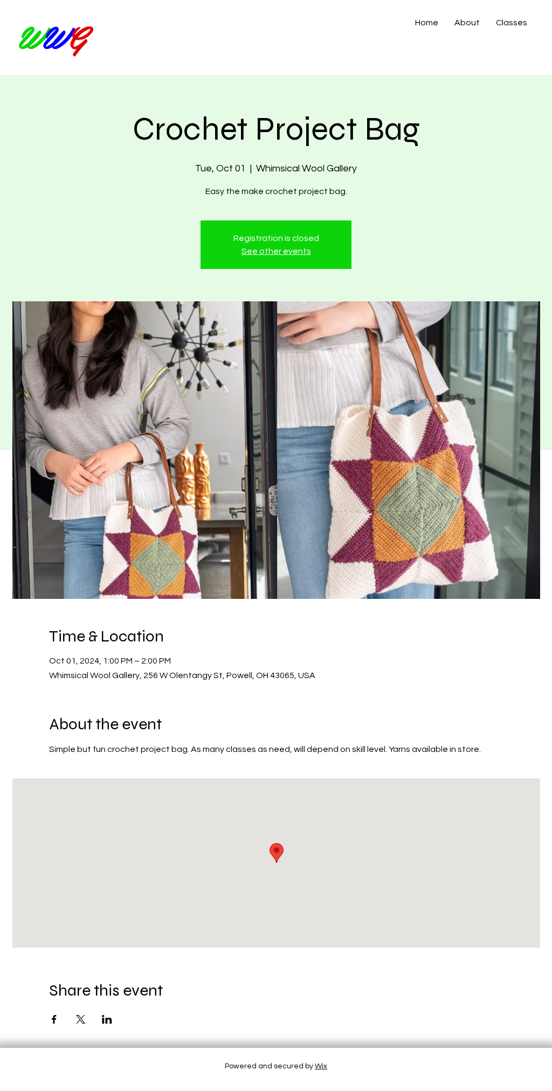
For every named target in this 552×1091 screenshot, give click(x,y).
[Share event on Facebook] (54, 1019)
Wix (321, 1066)
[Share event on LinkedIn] (107, 1019)
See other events (276, 251)
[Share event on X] (80, 1019)
